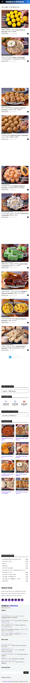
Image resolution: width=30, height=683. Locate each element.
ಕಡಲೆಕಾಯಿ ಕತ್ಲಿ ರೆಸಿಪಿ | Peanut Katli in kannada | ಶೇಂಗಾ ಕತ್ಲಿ (14, 214)
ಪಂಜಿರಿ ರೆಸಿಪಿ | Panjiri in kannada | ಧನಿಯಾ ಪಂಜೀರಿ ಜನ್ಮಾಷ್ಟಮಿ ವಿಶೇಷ (13, 58)
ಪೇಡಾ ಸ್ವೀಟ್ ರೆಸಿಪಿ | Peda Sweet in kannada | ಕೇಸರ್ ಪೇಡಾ (13, 31)
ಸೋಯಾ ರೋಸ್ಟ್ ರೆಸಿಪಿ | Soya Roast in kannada (12, 658)
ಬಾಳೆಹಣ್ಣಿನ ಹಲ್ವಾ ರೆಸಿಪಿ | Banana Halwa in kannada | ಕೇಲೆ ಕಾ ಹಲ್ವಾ (14, 292)
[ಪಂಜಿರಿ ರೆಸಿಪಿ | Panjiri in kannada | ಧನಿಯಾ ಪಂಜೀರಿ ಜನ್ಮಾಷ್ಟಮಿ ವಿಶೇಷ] (15, 46)
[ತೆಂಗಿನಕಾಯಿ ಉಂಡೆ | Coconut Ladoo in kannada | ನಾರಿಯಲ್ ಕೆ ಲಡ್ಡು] (15, 97)
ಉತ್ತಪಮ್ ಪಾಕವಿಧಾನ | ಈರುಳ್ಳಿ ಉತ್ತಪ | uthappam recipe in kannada (12, 617)
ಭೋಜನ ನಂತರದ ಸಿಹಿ (5, 619)
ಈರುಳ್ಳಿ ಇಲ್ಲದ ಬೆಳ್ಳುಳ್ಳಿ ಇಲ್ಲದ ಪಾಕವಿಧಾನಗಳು (7, 472)
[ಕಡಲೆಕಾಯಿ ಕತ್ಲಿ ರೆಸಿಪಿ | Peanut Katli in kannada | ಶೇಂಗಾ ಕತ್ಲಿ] (15, 202)
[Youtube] (22, 600)
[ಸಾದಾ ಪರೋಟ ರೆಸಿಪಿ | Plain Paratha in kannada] (22, 448)
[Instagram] (6, 600)
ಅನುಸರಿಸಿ (15, 400)
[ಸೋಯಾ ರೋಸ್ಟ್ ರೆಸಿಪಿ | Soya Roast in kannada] (7, 430)
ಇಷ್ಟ (6, 400)
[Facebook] (2, 600)
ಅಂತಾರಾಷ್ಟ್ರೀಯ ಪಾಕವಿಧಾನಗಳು (7, 54)
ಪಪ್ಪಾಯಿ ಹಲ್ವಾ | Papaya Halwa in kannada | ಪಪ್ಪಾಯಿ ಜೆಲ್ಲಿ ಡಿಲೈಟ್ (13, 187)
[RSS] (15, 600)
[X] (19, 600)
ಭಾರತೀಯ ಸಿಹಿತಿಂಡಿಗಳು (5, 183)
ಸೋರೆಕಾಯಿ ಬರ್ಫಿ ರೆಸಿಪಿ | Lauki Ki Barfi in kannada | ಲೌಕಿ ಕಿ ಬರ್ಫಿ (14, 265)
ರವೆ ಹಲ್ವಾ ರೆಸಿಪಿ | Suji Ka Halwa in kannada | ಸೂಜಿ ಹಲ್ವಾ (14, 320)
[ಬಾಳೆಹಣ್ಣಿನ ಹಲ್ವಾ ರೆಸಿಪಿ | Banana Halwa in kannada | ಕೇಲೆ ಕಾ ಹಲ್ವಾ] (15, 280)
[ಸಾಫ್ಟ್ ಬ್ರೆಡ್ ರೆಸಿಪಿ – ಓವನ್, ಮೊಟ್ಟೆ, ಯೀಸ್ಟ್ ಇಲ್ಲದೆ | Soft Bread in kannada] (7, 484)
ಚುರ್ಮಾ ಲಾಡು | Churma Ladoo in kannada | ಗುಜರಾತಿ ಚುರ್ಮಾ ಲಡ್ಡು (14, 136)
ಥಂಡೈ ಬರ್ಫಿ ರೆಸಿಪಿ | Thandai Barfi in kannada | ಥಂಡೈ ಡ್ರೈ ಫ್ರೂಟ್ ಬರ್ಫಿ (13, 347)
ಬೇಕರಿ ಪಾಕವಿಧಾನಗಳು (5, 489)
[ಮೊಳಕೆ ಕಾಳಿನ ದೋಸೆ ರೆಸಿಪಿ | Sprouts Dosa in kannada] (22, 430)
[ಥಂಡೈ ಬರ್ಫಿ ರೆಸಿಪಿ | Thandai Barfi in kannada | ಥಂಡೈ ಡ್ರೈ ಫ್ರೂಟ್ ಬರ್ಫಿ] (15, 335)
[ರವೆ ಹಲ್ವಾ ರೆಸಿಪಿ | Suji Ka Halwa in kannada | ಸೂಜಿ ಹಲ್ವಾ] (15, 308)
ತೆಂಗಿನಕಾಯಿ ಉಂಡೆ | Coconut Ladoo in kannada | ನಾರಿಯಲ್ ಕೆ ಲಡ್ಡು (13, 109)
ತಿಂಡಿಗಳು (3, 436)
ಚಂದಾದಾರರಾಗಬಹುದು (24, 400)
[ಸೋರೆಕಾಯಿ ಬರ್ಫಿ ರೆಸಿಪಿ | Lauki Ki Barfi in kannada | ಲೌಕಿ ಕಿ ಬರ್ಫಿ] (15, 253)
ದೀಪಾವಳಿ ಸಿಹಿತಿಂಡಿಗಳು (5, 27)
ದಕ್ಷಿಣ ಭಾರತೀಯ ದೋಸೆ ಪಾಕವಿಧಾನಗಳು (20, 436)
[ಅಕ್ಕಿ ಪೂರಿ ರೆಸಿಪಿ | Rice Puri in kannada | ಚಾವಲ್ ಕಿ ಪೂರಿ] (7, 448)
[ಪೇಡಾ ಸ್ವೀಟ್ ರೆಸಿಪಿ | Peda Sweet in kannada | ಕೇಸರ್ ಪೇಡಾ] (15, 19)
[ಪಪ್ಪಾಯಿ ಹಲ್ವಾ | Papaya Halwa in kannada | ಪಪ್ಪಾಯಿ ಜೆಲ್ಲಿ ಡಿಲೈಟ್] (15, 175)
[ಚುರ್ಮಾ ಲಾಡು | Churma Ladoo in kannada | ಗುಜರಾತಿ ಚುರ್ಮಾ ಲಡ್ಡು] (15, 124)
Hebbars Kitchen (5, 33)
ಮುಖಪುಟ (3, 5)
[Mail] (9, 600)
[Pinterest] (12, 600)
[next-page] (19, 357)
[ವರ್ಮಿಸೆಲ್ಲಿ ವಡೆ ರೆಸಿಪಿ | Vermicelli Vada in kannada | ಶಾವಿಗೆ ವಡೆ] (7, 466)
